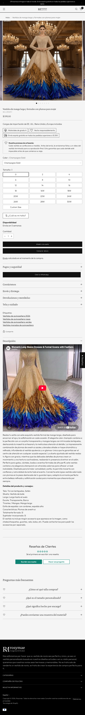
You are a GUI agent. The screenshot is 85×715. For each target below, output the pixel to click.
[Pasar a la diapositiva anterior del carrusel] (75, 632)
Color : (14, 157)
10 (69, 180)
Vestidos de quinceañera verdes (17, 322)
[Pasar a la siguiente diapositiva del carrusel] (80, 632)
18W (69, 190)
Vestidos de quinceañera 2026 (16, 316)
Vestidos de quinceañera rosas (16, 319)
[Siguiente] (81, 3)
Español (5, 695)
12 (16, 185)
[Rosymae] (42, 9)
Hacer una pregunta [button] (56, 562)
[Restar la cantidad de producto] (5, 236)
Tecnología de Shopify (10, 703)
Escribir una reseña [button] (28, 562)
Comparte (9, 332)
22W (42, 196)
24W (69, 196)
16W (42, 190)
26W (16, 201)
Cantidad (7, 231)
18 (16, 190)
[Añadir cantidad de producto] (12, 236)
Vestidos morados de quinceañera (18, 325)
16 (69, 185)
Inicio (8, 17)
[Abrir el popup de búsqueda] (76, 9)
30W (69, 201)
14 (42, 185)
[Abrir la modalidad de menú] (4, 9)
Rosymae (19, 698)
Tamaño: (8, 169)
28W (42, 201)
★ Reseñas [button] (82, 360)
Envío (5, 258)
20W (16, 196)
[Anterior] (3, 3)
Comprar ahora (42, 251)
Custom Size (15, 207)
